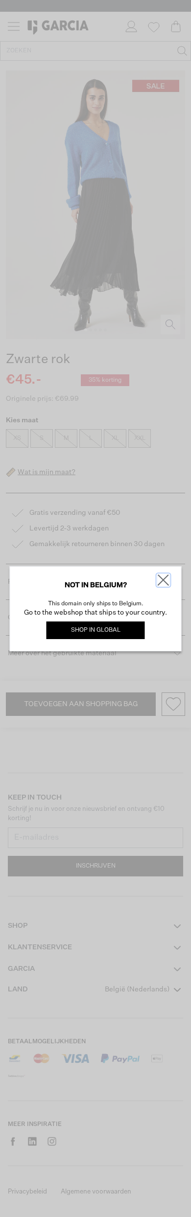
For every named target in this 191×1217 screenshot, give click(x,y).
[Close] (163, 580)
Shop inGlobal (95, 630)
